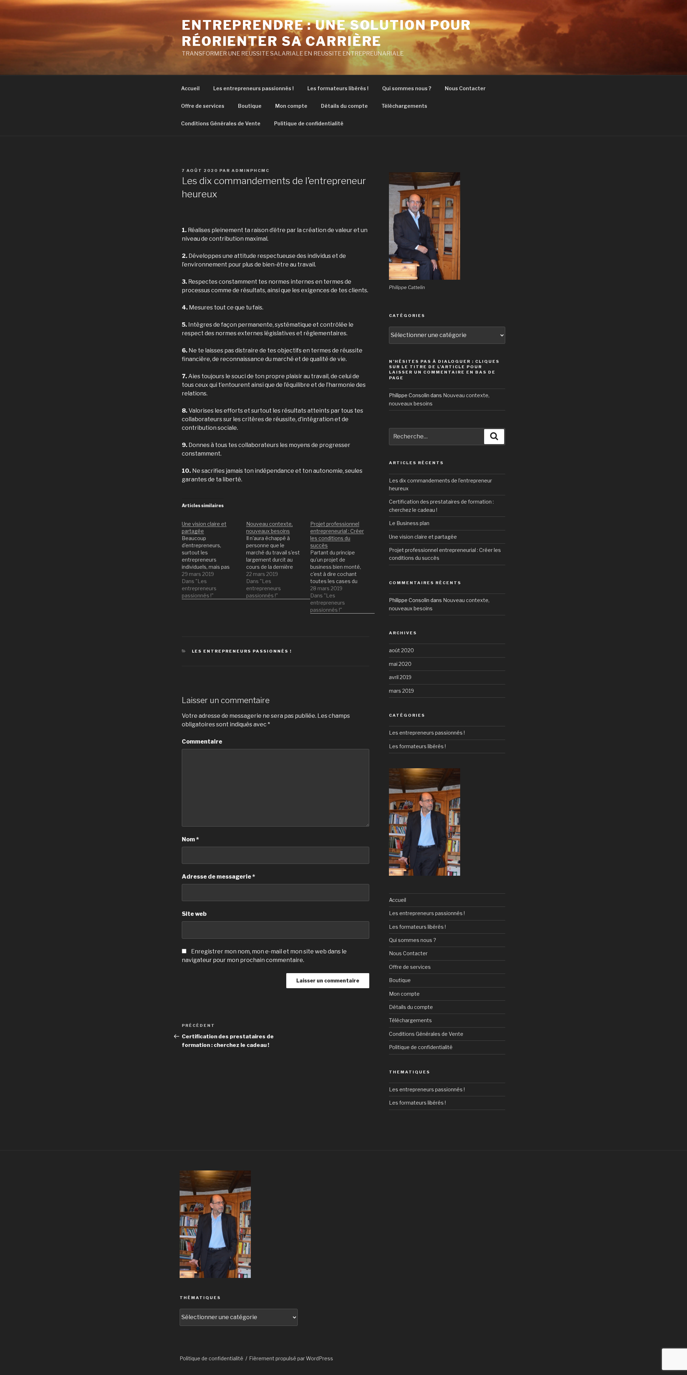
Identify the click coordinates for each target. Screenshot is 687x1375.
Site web (194, 913)
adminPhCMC (250, 170)
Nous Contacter (465, 88)
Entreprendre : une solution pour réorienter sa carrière (326, 33)
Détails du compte (344, 106)
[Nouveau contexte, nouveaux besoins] (278, 556)
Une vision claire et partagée (423, 537)
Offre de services (202, 106)
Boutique (250, 106)
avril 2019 (400, 677)
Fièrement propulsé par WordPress (291, 1358)
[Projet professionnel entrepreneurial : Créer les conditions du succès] (342, 563)
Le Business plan (409, 523)
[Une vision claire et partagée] (214, 556)
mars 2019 (401, 691)
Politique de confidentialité (309, 123)
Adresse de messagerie (218, 876)
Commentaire (202, 741)
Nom (190, 839)
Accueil (190, 88)
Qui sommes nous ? (406, 88)
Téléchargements (404, 106)
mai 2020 (400, 664)
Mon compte (291, 106)
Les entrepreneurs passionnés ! (253, 88)
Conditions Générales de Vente (220, 123)
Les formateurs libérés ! (338, 88)
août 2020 (401, 650)
